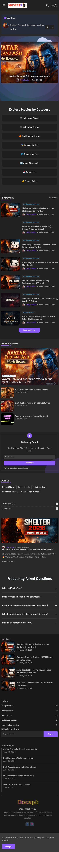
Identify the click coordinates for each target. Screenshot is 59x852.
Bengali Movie (8, 487)
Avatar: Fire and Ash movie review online (27, 27)
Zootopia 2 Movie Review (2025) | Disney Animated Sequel (37, 227)
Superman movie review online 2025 (31, 416)
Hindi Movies (39, 487)
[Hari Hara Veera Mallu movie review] (7, 392)
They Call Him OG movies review (16, 784)
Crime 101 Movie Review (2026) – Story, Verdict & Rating (40, 299)
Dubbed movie (24, 487)
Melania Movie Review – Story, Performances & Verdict (36, 281)
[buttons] (27, 824)
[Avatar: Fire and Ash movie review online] (6, 25)
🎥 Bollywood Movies (29, 127)
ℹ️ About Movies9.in (29, 163)
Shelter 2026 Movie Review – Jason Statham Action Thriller (38, 209)
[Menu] (4, 5)
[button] (48, 5)
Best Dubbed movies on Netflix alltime (32, 403)
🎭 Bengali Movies (29, 145)
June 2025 (30, 509)
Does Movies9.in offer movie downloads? (29, 597)
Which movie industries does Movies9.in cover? (29, 614)
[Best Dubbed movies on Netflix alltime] (7, 406)
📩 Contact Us (29, 172)
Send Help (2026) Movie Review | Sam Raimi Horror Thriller (39, 245)
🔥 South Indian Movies (29, 136)
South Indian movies (30, 492)
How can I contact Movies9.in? (29, 623)
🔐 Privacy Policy (29, 181)
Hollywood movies (9, 492)
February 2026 (30, 504)
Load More (28, 330)
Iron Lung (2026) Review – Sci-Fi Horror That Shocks (40, 263)
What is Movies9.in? (29, 588)
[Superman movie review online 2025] (7, 419)
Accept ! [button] (8, 846)
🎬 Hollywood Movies (30, 118)
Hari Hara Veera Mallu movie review (31, 389)
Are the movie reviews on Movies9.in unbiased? (29, 605)
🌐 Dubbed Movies (29, 154)
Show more (53, 198)
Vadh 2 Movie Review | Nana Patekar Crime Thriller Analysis (38, 317)
